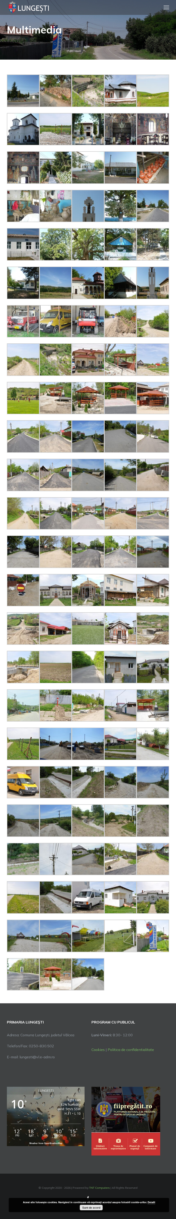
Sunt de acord (91, 1207)
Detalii (151, 1202)
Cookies (98, 1049)
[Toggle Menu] (166, 7)
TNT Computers (99, 1187)
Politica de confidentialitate (131, 1049)
